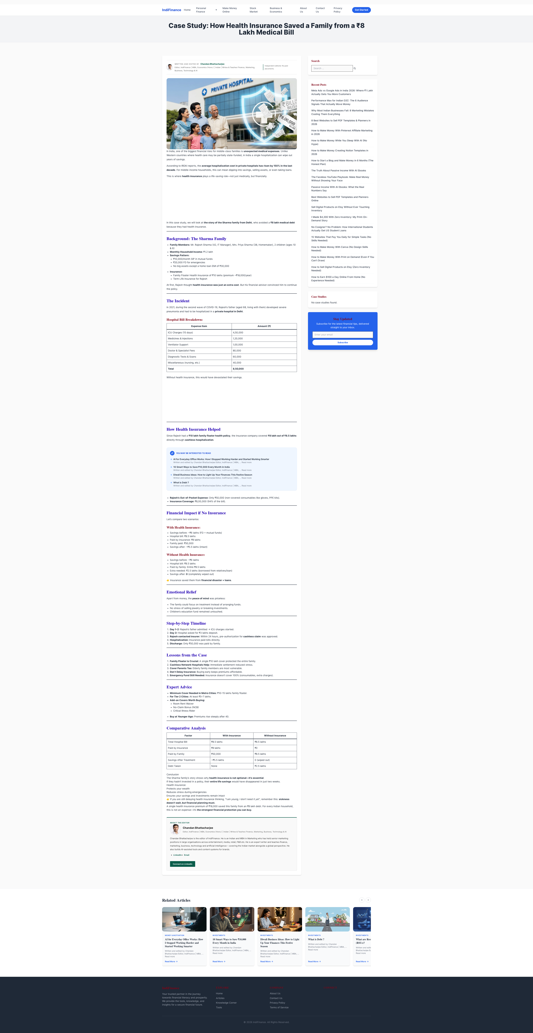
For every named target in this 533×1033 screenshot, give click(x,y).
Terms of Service (279, 1007)
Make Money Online (229, 10)
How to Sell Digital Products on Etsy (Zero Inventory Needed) (340, 269)
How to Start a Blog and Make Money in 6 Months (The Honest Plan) (342, 162)
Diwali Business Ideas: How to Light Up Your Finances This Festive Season (279, 942)
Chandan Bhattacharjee (212, 64)
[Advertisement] (232, 200)
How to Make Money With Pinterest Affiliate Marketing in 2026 (342, 132)
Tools (219, 1007)
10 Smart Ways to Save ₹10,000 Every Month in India (229, 941)
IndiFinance (171, 10)
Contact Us (320, 10)
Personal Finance (201, 10)
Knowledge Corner (226, 1002)
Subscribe (343, 342)
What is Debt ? (316, 939)
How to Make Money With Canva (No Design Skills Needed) (339, 249)
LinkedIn (177, 855)
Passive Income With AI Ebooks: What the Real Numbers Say (337, 189)
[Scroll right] (368, 900)
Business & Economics (276, 10)
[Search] (355, 68)
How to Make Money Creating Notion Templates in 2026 (339, 152)
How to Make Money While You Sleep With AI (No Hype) (339, 142)
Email (186, 855)
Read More (170, 961)
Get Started (361, 9)
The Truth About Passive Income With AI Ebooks (338, 170)
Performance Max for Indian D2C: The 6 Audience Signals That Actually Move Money (339, 102)
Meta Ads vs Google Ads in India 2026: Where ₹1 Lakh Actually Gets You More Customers (342, 92)
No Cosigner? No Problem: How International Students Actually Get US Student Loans (342, 229)
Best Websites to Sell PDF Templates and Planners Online (339, 199)
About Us (303, 10)
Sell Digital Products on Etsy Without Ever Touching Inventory (340, 209)
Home (187, 9)
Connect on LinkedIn (182, 864)
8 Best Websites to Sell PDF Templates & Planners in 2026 (340, 122)
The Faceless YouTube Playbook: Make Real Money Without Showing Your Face (340, 179)
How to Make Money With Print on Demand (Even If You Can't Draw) (342, 259)
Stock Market (254, 10)
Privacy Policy (338, 10)
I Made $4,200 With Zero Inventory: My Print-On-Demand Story (339, 219)
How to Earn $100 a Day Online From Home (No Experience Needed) (338, 279)
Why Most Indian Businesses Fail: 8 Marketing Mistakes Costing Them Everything (342, 112)
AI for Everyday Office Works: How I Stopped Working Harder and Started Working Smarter (184, 942)
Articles (220, 998)
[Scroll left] (361, 900)
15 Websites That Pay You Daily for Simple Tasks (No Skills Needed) (341, 239)
